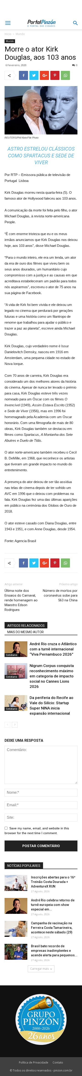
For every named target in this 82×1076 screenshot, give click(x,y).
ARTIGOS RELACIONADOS (26, 625)
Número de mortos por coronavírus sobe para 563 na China (60, 595)
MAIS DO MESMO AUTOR (25, 632)
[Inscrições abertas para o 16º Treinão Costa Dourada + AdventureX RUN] (16, 883)
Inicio (8, 34)
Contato (58, 1062)
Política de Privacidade (33, 1062)
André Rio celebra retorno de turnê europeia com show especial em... (52, 904)
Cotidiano (11, 655)
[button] (75, 23)
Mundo (20, 34)
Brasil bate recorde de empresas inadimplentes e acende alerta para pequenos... (54, 950)
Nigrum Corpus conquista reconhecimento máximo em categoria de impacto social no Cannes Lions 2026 (52, 676)
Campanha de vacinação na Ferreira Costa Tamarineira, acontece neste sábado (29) (51, 927)
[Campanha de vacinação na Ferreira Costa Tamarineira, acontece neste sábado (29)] (16, 929)
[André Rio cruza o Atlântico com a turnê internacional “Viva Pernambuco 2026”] (16, 649)
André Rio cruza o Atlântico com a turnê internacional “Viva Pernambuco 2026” (53, 649)
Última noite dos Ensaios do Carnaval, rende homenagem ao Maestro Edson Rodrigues (21, 600)
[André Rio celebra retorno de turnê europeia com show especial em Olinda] (16, 906)
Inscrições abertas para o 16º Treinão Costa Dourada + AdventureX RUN (53, 881)
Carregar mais (39, 969)
